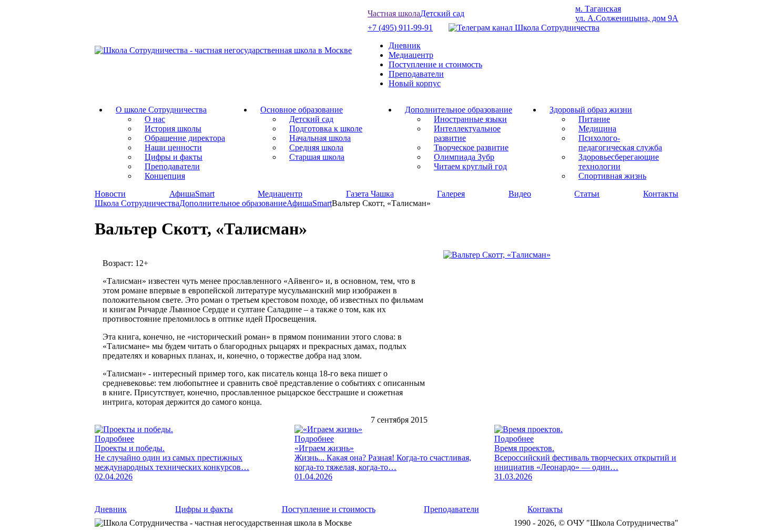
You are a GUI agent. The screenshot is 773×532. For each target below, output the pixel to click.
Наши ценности (173, 147)
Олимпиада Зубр (464, 156)
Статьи (586, 193)
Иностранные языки (470, 119)
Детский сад (442, 13)
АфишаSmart (192, 193)
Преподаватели (416, 73)
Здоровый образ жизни (591, 109)
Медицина (597, 128)
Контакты (660, 193)
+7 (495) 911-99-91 (400, 27)
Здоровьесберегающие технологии (618, 161)
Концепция (165, 175)
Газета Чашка (370, 193)
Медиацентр (411, 54)
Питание (594, 119)
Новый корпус (415, 83)
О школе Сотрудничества (161, 109)
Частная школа (394, 13)
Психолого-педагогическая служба (620, 143)
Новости (110, 193)
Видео (519, 193)
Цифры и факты (173, 156)
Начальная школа (320, 138)
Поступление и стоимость (435, 64)
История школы (173, 128)
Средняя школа (316, 147)
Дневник (405, 45)
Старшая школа (316, 156)
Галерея (451, 193)
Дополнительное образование (458, 109)
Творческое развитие (471, 147)
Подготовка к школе (325, 128)
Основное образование (301, 109)
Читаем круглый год (470, 166)
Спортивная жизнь (612, 175)
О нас (155, 119)
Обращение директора (185, 138)
